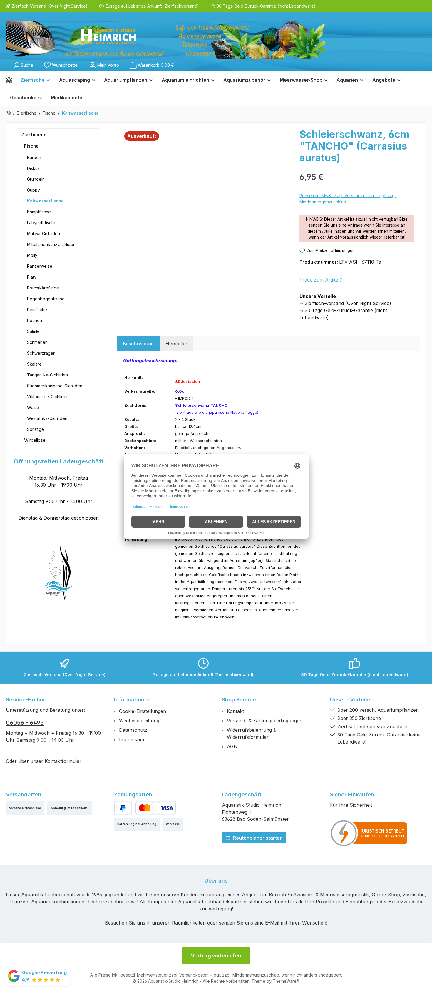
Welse (33, 407)
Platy (31, 276)
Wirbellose (35, 440)
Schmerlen (37, 342)
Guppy (33, 189)
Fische (31, 146)
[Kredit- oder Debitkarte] (155, 808)
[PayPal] (123, 808)
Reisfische (37, 309)
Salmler (34, 331)
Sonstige (35, 429)
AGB (232, 746)
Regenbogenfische (46, 298)
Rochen (34, 320)
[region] (205, 191)
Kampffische (39, 211)
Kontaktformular (63, 761)
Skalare (34, 363)
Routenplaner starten (257, 838)
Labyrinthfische (41, 222)
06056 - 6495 (25, 722)
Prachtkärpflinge (43, 287)
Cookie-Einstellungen (142, 711)
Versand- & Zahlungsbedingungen (264, 721)
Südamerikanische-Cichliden (54, 385)
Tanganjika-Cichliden (47, 374)
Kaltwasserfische (45, 200)
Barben (34, 157)
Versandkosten (194, 974)
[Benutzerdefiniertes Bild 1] (369, 833)
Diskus (33, 168)
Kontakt (235, 711)
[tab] (138, 343)
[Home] (11, 80)
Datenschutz (133, 730)
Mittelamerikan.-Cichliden (51, 244)
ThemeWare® (286, 981)
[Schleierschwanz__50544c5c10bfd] (205, 191)
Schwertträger (41, 353)
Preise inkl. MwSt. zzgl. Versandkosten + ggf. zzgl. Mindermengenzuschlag (347, 198)
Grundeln (36, 179)
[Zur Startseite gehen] (165, 40)
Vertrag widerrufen (216, 955)
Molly (32, 255)
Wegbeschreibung (139, 721)
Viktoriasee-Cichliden (48, 396)
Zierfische (33, 135)
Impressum (131, 739)
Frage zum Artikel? (320, 280)
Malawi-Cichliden (43, 233)
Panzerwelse (39, 266)
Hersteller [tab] (176, 343)
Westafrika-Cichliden (47, 418)
